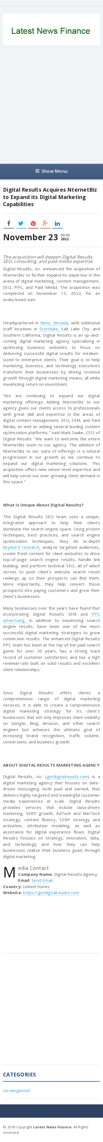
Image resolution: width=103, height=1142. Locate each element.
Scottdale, (51, 328)
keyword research (21, 547)
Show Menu (54, 171)
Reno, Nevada (54, 322)
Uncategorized (16, 1090)
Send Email (42, 880)
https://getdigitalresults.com (51, 892)
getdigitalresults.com (67, 776)
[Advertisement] (51, 104)
